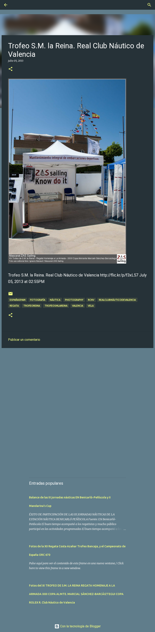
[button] (10, 69)
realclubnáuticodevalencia (117, 300)
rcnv (91, 300)
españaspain (17, 300)
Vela (91, 305)
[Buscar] (17, 5)
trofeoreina (31, 305)
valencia (77, 305)
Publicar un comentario (24, 340)
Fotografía (37, 300)
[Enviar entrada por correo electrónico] (10, 295)
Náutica (55, 300)
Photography (74, 300)
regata (14, 305)
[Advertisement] (77, 382)
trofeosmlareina (56, 305)
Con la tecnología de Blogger (80, 626)
